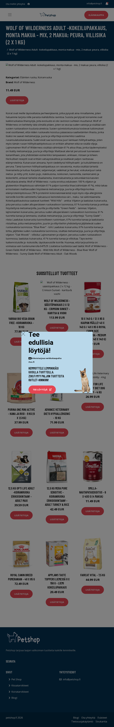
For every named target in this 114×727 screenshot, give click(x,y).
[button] (42, 390)
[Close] (23, 334)
